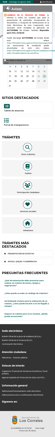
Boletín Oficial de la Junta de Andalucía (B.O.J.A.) (21, 336)
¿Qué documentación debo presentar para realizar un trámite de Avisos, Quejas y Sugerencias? (24, 283)
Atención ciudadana (14, 352)
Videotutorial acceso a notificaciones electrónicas (22, 395)
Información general (15, 385)
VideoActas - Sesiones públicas (15, 357)
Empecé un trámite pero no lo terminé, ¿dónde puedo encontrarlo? (26, 315)
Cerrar (48, 60)
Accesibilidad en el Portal (21, 428)
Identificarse (47, 2)
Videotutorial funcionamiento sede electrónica (21, 391)
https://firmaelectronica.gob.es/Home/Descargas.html (29, 43)
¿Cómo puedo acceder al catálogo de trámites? (26, 293)
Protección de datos (27, 430)
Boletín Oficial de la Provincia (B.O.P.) (17, 340)
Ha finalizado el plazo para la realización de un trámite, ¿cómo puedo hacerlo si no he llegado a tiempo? (26, 303)
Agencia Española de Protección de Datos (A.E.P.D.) (23, 377)
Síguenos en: (9, 401)
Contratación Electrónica (12, 344)
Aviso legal (39, 428)
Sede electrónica (12, 331)
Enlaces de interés (13, 365)
